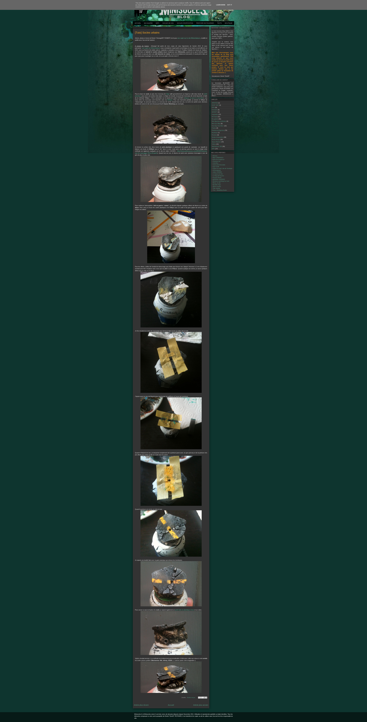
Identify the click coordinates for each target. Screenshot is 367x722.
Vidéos (214, 144)
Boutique (228, 23)
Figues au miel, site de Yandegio (222, 168)
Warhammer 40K (217, 146)
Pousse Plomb (217, 177)
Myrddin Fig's (217, 184)
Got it (229, 5)
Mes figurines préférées (219, 121)
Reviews (214, 135)
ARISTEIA (215, 103)
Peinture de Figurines (205, 23)
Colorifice (215, 163)
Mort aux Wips (216, 123)
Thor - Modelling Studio (220, 190)
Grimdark (214, 109)
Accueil (138, 23)
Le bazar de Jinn (218, 174)
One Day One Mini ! (218, 126)
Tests (219, 23)
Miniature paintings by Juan (221, 181)
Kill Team (214, 116)
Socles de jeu (168, 23)
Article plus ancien (200, 705)
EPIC (213, 107)
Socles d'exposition (185, 23)
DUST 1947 (215, 105)
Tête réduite (216, 188)
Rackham (215, 132)
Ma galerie (148, 23)
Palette (214, 128)
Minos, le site (217, 183)
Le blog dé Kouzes (218, 175)
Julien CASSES (217, 172)
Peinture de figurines (218, 130)
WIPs (157, 23)
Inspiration (215, 114)
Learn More (220, 5)
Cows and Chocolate (219, 165)
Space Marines (216, 142)
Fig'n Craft (216, 166)
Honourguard (217, 170)
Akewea (215, 156)
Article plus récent (141, 705)
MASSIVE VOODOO (219, 179)
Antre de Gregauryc (219, 159)
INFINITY (214, 112)
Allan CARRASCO (218, 157)
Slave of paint (217, 186)
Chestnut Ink (216, 161)
